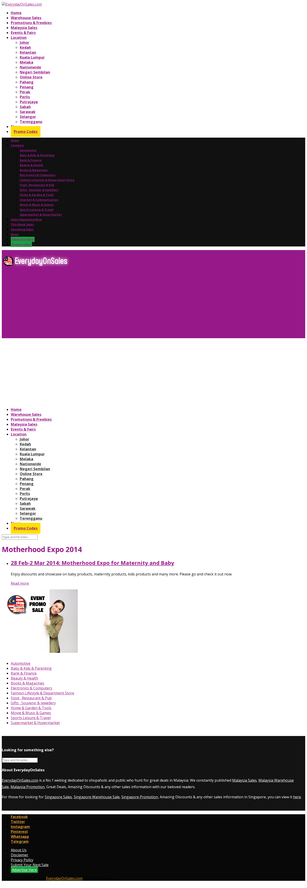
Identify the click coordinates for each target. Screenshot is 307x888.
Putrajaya (29, 101)
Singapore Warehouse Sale (97, 796)
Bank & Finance (31, 160)
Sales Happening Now (26, 219)
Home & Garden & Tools (37, 195)
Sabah (25, 106)
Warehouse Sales (26, 17)
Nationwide (30, 67)
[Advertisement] (136, 304)
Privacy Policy (22, 859)
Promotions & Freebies (31, 22)
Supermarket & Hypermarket (41, 215)
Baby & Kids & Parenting (37, 155)
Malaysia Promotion (27, 786)
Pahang (26, 82)
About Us (19, 850)
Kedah (25, 47)
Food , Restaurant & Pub (37, 185)
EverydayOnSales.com (20, 780)
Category (17, 145)
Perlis (25, 96)
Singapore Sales (58, 796)
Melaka (26, 62)
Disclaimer (19, 854)
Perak (25, 91)
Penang (26, 87)
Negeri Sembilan (35, 72)
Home (16, 12)
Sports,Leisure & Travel (36, 210)
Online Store (31, 77)
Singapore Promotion (139, 796)
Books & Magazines (34, 170)
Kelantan (28, 52)
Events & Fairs (23, 32)
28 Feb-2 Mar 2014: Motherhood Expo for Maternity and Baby (92, 562)
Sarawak (28, 111)
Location (19, 37)
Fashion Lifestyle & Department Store (47, 180)
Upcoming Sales (22, 229)
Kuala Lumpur (32, 57)
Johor (24, 42)
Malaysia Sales (24, 27)
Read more (20, 583)
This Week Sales (22, 224)
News (15, 234)
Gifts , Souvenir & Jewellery (39, 190)
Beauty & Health (31, 165)
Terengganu (31, 121)
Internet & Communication (39, 200)
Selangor (28, 116)
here (297, 796)
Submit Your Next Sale (30, 864)
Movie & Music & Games (37, 205)
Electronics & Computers (38, 175)
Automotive (28, 150)
